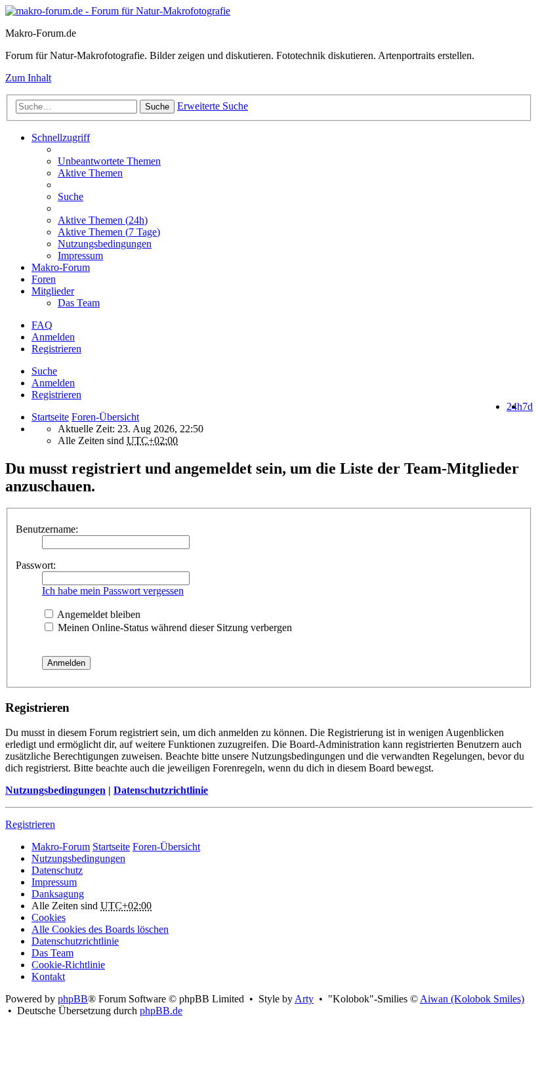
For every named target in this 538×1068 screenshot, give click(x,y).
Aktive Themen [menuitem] (90, 172)
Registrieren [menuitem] (56, 348)
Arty (304, 998)
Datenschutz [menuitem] (57, 870)
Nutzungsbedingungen (55, 790)
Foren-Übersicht (166, 846)
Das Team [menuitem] (79, 302)
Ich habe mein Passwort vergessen (113, 590)
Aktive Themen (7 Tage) (109, 231)
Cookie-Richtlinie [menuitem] (68, 964)
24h (514, 406)
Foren (43, 279)
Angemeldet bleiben (97, 614)
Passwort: (36, 565)
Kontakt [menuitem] (48, 976)
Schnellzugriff (60, 137)
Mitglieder (52, 291)
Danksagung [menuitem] (57, 893)
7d (527, 406)
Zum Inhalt (28, 77)
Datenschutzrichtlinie (161, 790)
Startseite (50, 416)
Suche (157, 107)
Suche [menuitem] (70, 196)
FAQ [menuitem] (41, 325)
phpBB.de (161, 1010)
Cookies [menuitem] (48, 917)
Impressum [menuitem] (80, 255)
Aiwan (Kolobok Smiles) (472, 998)
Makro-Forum (60, 267)
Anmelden (53, 382)
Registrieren (56, 394)
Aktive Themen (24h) (103, 220)
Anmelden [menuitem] (53, 336)
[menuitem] (295, 220)
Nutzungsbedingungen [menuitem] (105, 243)
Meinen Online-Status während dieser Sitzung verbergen (173, 627)
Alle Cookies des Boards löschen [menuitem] (100, 929)
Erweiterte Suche (212, 106)
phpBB (73, 998)
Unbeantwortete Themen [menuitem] (109, 161)
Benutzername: (47, 529)
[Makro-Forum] (117, 10)
